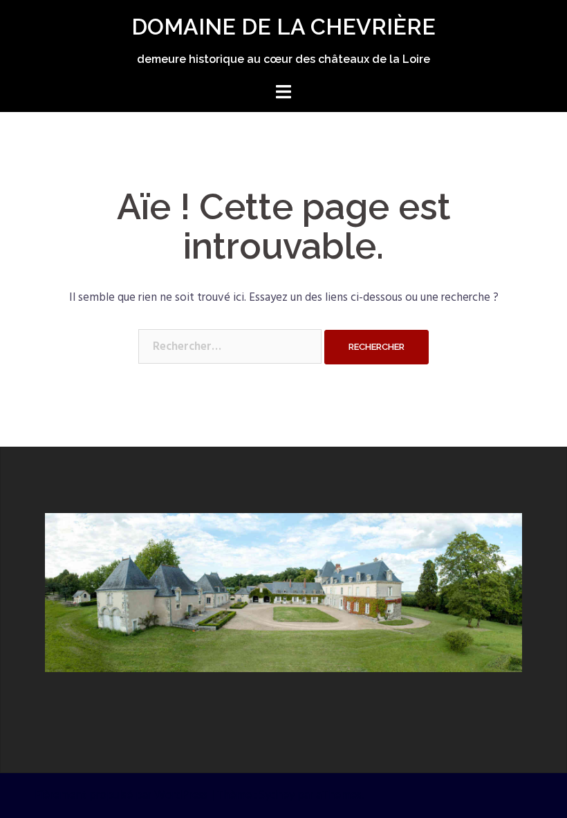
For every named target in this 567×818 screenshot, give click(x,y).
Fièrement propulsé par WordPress (121, 795)
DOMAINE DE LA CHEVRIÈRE (283, 26)
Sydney (277, 795)
